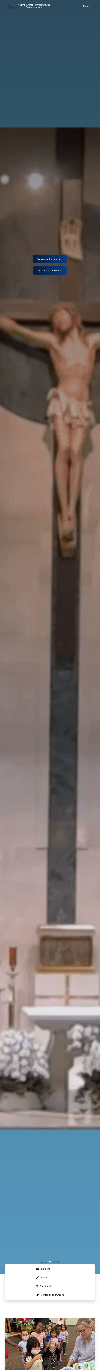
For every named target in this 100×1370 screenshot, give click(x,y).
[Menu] (92, 6)
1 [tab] (42, 1262)
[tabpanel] (50, 637)
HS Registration (50, 279)
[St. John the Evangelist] (28, 6)
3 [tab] (50, 1262)
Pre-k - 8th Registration (50, 290)
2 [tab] (46, 1262)
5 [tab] (58, 1262)
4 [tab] (54, 1262)
